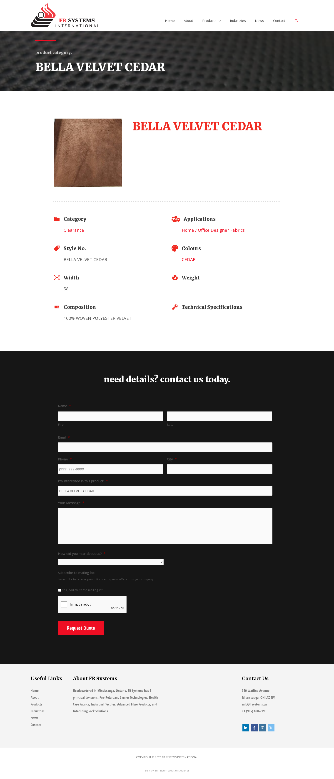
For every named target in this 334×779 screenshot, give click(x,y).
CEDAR (189, 259)
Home (170, 20)
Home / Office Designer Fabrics (213, 230)
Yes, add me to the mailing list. (82, 590)
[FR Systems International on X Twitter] (271, 727)
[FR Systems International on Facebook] (254, 727)
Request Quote (81, 628)
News (259, 20)
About (188, 20)
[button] (296, 21)
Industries (238, 20)
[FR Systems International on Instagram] (262, 727)
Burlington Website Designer (172, 770)
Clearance (74, 230)
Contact (279, 20)
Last (170, 424)
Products (209, 20)
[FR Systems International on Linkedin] (245, 727)
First (61, 424)
